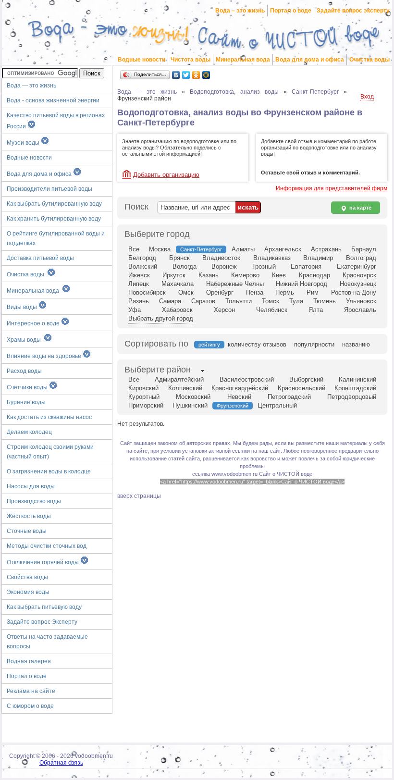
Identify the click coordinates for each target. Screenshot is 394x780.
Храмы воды (25, 339)
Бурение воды (26, 402)
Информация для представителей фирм (331, 188)
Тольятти (238, 301)
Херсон (224, 309)
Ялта (315, 309)
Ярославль (360, 309)
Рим (313, 292)
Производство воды (34, 501)
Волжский (142, 266)
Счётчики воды (28, 387)
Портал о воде (290, 10)
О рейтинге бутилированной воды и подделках (56, 238)
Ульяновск (361, 301)
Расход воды (24, 371)
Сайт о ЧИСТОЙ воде (285, 474)
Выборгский (306, 379)
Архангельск (282, 249)
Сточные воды (27, 531)
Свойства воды (27, 577)
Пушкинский (190, 405)
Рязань (138, 301)
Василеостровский (247, 379)
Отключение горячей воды (43, 562)
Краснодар (314, 275)
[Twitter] (186, 75)
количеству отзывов (257, 344)
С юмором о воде (30, 706)
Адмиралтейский (179, 379)
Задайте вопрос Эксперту (42, 622)
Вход (367, 96)
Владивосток (221, 257)
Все (133, 249)
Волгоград (361, 257)
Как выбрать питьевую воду (44, 607)
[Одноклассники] (196, 75)
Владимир (318, 257)
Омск (186, 292)
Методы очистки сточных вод (46, 546)
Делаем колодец (29, 432)
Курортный (144, 396)
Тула (296, 301)
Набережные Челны (235, 283)
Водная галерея (29, 661)
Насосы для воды (31, 486)
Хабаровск (177, 309)
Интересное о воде (34, 323)
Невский (239, 396)
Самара (170, 301)
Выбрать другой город (160, 318)
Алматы (243, 249)
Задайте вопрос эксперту (353, 10)
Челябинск (271, 309)
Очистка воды (369, 59)
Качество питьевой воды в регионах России (56, 121)
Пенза (254, 292)
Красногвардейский (239, 388)
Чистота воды (190, 59)
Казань (208, 275)
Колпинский (185, 388)
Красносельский (301, 388)
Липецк (138, 283)
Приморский (145, 405)
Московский (193, 396)
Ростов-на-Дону (353, 292)
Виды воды (22, 307)
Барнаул (363, 249)
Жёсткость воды (29, 516)
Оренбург (220, 292)
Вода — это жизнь (32, 85)
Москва (160, 249)
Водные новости (141, 59)
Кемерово (245, 275)
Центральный (277, 405)
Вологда (184, 266)
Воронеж (224, 266)
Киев (279, 275)
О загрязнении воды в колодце (49, 471)
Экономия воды (28, 592)
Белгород (142, 257)
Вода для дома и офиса (309, 59)
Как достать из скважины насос (49, 417)
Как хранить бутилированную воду (54, 218)
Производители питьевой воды (49, 189)
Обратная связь (61, 762)
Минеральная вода (243, 59)
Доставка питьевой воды (40, 258)
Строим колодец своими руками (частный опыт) (50, 452)
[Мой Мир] (206, 75)
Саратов (203, 301)
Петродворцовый (351, 396)
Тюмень (324, 301)
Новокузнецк (358, 283)
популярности (314, 344)
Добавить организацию (166, 174)
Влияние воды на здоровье (45, 356)
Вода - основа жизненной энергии (53, 100)
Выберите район (157, 369)
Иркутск (173, 275)
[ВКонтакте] (176, 75)
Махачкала (177, 283)
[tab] (157, 370)
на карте (359, 207)
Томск (270, 301)
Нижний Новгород (301, 283)
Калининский (357, 379)
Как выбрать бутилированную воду (54, 203)
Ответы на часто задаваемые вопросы (47, 641)
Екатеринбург (356, 266)
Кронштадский (355, 388)
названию (356, 344)
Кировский (143, 388)
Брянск (179, 257)
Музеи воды (24, 142)
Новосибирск (147, 292)
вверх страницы (139, 496)
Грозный (264, 266)
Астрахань (326, 249)
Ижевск (139, 275)
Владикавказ (272, 257)
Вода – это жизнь (240, 10)
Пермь (284, 292)
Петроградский (289, 396)
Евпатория (306, 266)
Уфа (134, 309)
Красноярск (359, 275)
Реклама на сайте (31, 691)
